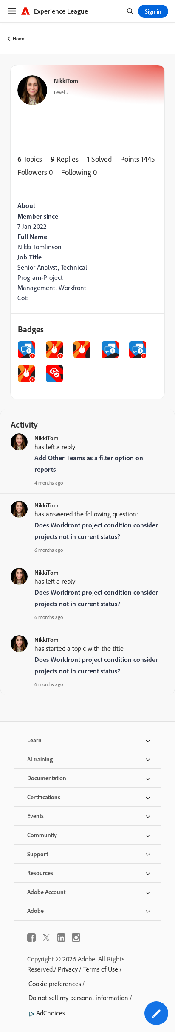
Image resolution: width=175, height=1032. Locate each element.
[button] (156, 1013)
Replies (65, 159)
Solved (100, 159)
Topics (30, 159)
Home (19, 38)
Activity (24, 424)
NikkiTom (66, 80)
